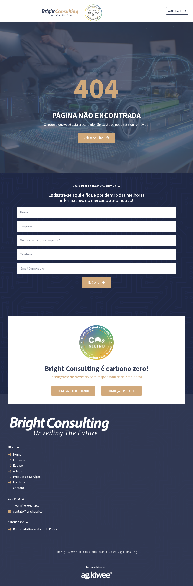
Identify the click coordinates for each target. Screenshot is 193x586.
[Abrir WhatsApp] (183, 576)
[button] (97, 186)
